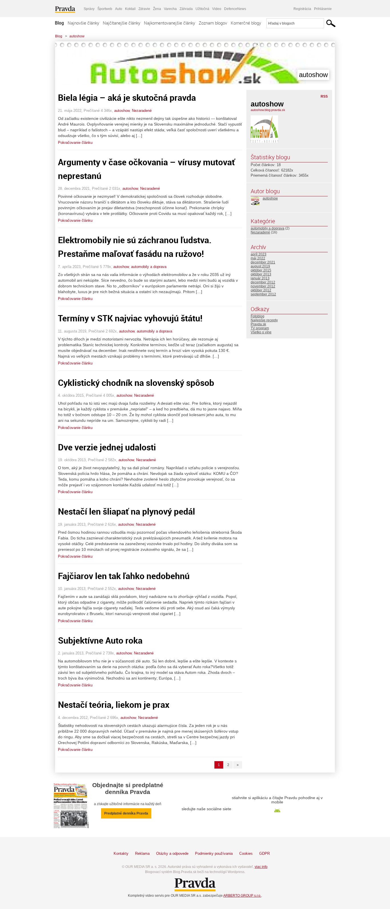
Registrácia (302, 9)
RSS (324, 96)
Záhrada (186, 9)
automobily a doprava (148, 267)
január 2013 (260, 278)
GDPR (264, 853)
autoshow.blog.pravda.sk (268, 110)
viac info (261, 867)
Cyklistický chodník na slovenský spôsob (136, 382)
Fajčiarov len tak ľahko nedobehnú (124, 576)
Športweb (104, 9)
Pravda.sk (258, 324)
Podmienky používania (214, 853)
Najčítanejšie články (121, 23)
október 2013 (261, 274)
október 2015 (261, 270)
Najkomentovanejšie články (169, 23)
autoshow (77, 36)
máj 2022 (258, 258)
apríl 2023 (258, 254)
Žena (157, 9)
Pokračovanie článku (75, 142)
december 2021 (263, 262)
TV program (260, 328)
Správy (89, 9)
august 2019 (260, 266)
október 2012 (261, 290)
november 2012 (263, 286)
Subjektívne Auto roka (100, 640)
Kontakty (121, 853)
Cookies (246, 853)
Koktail (130, 9)
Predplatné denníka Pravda (126, 813)
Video (216, 9)
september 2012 (263, 294)
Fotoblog (257, 316)
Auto (118, 9)
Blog (59, 23)
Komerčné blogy (246, 23)
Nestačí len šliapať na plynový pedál (126, 511)
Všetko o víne (261, 332)
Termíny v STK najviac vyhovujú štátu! (130, 318)
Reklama (142, 853)
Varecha (170, 9)
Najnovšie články (83, 23)
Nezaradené (142, 110)
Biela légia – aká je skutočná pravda (127, 97)
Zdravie (144, 9)
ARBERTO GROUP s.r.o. (242, 896)
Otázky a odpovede (172, 853)
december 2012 (263, 282)
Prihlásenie (323, 9)
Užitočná (202, 9)
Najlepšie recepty (264, 320)
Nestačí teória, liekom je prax (113, 704)
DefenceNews (235, 9)
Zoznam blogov (213, 23)
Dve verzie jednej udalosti (107, 447)
